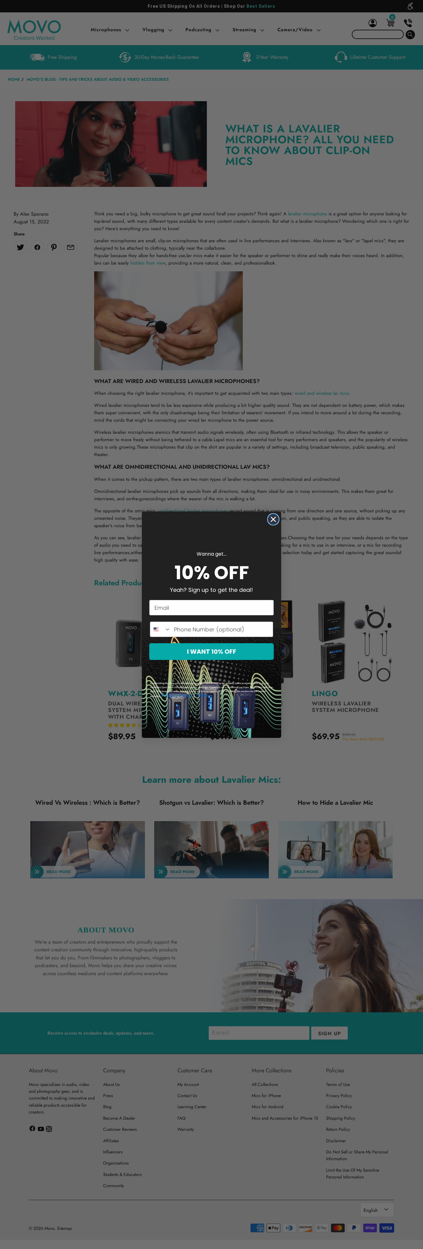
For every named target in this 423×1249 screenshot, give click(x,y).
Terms (202, 695)
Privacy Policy (177, 695)
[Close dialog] (273, 519)
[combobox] (160, 629)
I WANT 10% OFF (211, 651)
